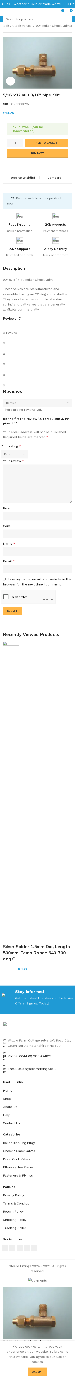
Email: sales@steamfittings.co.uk (33, 1069)
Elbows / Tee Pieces (18, 1167)
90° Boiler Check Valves (54, 26)
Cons (7, 526)
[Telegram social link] (34, 1248)
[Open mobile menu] (4, 12)
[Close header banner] (70, 4)
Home (7, 1090)
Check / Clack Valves (19, 1151)
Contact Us (11, 1123)
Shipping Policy (14, 1220)
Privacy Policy (13, 1195)
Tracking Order (14, 1228)
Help (6, 1115)
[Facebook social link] (5, 1248)
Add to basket (46, 142)
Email (9, 561)
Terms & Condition (17, 1203)
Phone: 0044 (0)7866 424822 (30, 1056)
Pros (6, 508)
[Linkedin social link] (27, 1248)
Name (9, 543)
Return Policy (13, 1211)
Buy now (37, 153)
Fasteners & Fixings (18, 1175)
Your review (13, 461)
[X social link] (12, 1248)
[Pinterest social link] (20, 1248)
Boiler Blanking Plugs (19, 1143)
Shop (7, 1099)
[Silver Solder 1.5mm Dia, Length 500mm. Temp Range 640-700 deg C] (11, 792)
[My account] (11, 12)
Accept (37, 1371)
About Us (10, 1107)
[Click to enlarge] (10, 81)
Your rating (11, 446)
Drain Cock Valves (16, 1159)
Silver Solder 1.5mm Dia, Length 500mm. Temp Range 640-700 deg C (36, 953)
